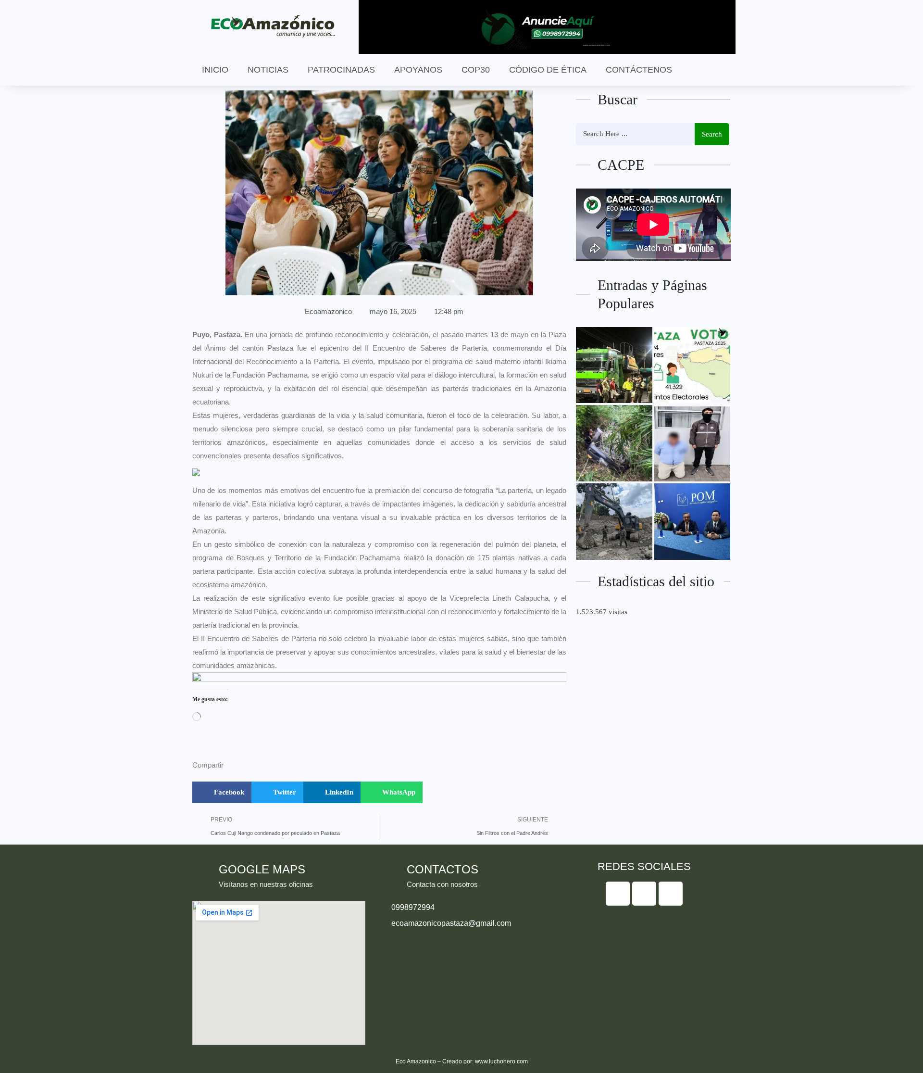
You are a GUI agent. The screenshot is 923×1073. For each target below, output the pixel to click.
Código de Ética (547, 70)
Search (712, 134)
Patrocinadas (341, 70)
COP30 (476, 70)
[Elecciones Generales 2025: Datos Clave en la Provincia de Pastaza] (692, 365)
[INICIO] (614, 365)
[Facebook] (618, 894)
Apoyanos (418, 70)
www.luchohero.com (501, 1061)
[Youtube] (671, 894)
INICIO (215, 70)
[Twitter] (644, 894)
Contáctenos (639, 70)
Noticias (268, 70)
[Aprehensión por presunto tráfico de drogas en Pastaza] (692, 443)
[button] (221, 792)
